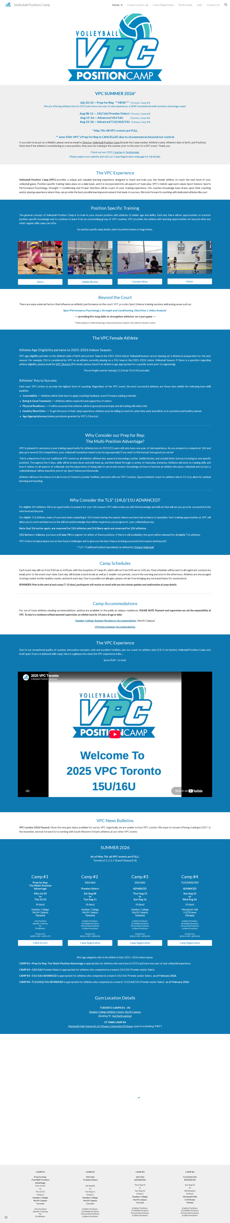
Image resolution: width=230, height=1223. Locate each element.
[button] (226, 5)
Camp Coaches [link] (136, 4)
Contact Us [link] (213, 4)
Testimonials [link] (185, 4)
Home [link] (115, 4)
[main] (115, 124)
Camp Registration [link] (163, 4)
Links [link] (200, 4)
